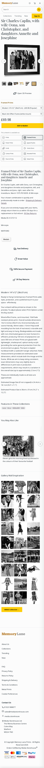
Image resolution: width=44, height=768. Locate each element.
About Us (5, 644)
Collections (7, 16)
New (26, 16)
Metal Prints (6, 689)
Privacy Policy (7, 671)
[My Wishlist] (29, 3)
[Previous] (4, 61)
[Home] (10, 3)
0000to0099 (16, 408)
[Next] (40, 61)
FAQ (3, 666)
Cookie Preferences (10, 694)
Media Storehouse (28, 748)
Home (4, 408)
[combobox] (19, 9)
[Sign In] (40, 3)
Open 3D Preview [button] (24, 93)
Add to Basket (22, 126)
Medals (6, 239)
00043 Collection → (11, 610)
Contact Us (6, 702)
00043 (23, 408)
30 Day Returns (30, 213)
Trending (18, 16)
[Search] (39, 10)
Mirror (9, 408)
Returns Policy (7, 675)
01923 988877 (10, 707)
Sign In (37, 16)
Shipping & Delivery (9, 680)
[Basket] (34, 3)
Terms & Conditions (9, 685)
